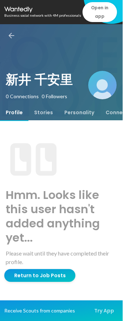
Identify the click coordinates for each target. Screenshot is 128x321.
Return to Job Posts (40, 275)
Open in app (99, 12)
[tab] (14, 112)
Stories (43, 112)
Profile (14, 112)
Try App (104, 310)
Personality (79, 112)
